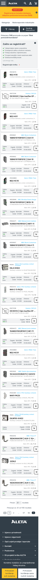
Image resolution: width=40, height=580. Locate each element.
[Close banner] (36, 12)
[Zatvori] (35, 43)
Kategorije (6, 22)
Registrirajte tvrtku (10, 65)
